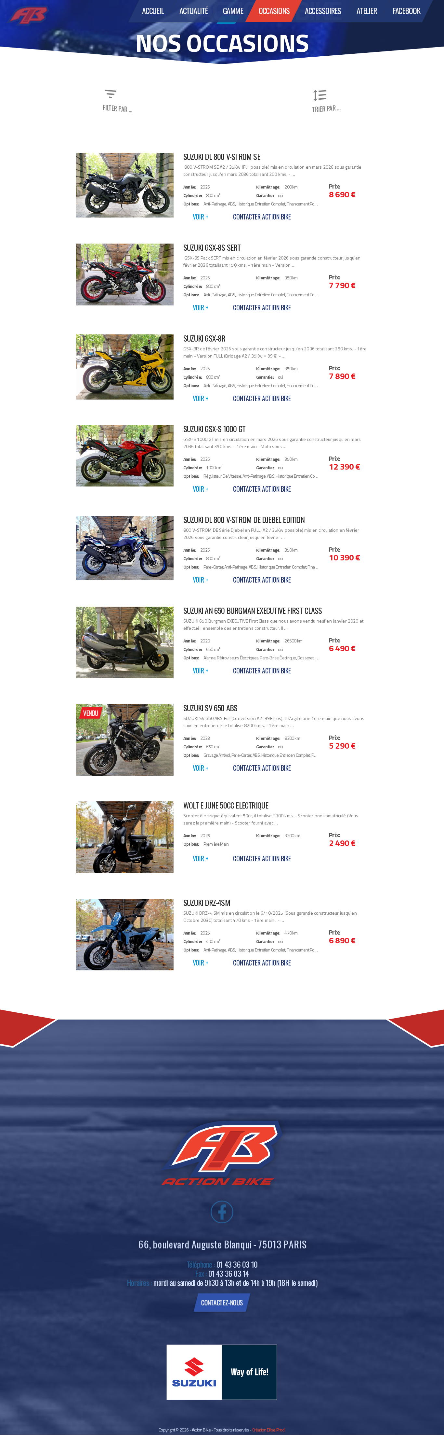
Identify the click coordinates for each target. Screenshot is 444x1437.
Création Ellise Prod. (268, 1429)
